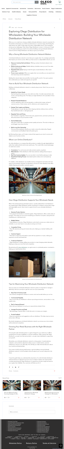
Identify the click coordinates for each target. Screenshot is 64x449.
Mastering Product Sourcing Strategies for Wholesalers (52, 393)
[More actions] (54, 27)
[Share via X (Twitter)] (12, 367)
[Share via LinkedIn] (15, 367)
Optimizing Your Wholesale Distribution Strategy (31, 393)
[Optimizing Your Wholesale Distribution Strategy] (32, 385)
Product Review (18, 18)
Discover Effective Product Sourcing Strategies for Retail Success (11, 393)
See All (60, 377)
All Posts (4, 18)
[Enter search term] (36, 2)
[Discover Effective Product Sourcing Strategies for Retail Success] (12, 385)
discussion (10, 18)
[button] (59, 2)
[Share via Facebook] (9, 367)
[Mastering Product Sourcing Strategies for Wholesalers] (52, 385)
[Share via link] (18, 367)
